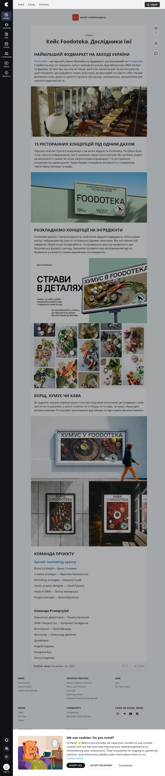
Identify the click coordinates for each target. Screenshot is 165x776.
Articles (44, 4)
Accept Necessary (101, 765)
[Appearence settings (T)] (6, 756)
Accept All (75, 765)
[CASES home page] (6, 4)
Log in (154, 4)
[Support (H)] (6, 740)
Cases (31, 4)
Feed (21, 4)
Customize (125, 765)
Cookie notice (75, 758)
